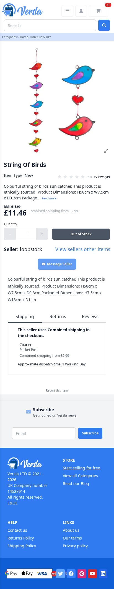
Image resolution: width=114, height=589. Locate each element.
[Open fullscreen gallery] (106, 151)
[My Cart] (98, 11)
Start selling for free (81, 468)
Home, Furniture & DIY (35, 37)
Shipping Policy (21, 545)
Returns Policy (20, 538)
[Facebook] (71, 573)
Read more (49, 198)
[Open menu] (67, 11)
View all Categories (80, 475)
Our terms (72, 538)
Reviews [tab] (90, 316)
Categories (9, 37)
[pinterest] (81, 573)
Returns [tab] (58, 316)
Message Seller (59, 264)
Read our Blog (76, 483)
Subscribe (90, 433)
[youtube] (92, 573)
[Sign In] (81, 11)
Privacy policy (75, 545)
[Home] (29, 463)
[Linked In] (103, 573)
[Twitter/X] (60, 573)
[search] (104, 25)
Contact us (17, 530)
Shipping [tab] (24, 316)
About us (71, 530)
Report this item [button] (57, 390)
